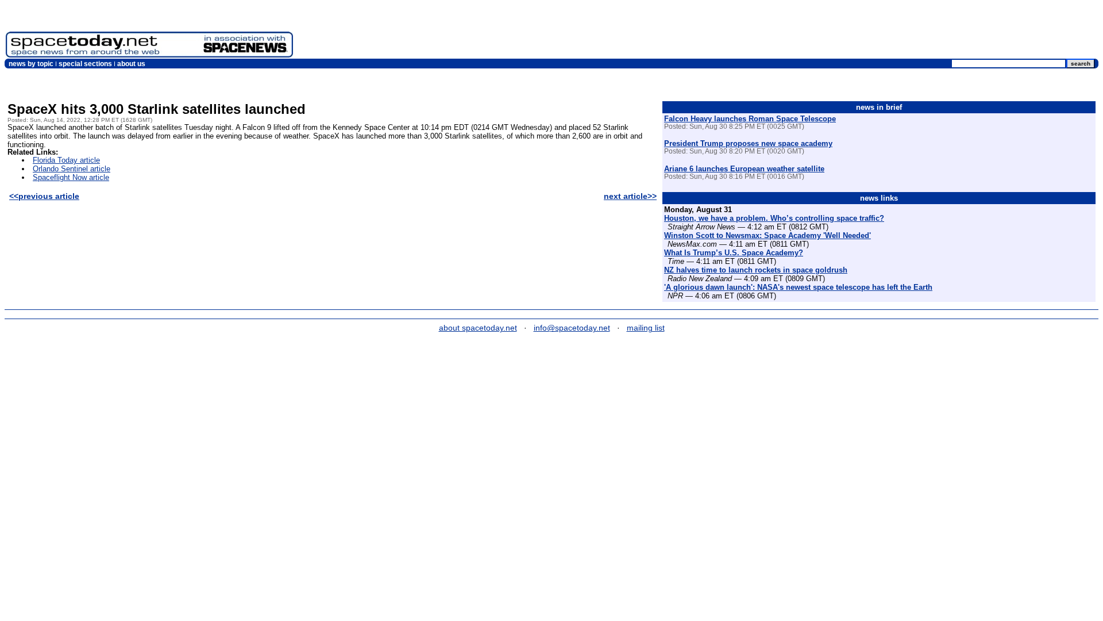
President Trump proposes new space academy (748, 143)
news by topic (31, 63)
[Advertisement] (888, 31)
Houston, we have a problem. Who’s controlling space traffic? (774, 218)
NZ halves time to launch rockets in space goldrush (755, 270)
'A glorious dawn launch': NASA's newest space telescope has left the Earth (798, 287)
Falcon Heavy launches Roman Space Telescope (750, 118)
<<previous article (44, 196)
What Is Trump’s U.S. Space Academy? (733, 252)
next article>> (630, 196)
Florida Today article (66, 160)
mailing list (646, 327)
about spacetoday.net (478, 327)
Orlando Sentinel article (71, 168)
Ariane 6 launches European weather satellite (744, 168)
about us (131, 63)
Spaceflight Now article (71, 177)
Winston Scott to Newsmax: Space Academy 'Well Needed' (767, 235)
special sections (85, 63)
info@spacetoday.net (572, 327)
